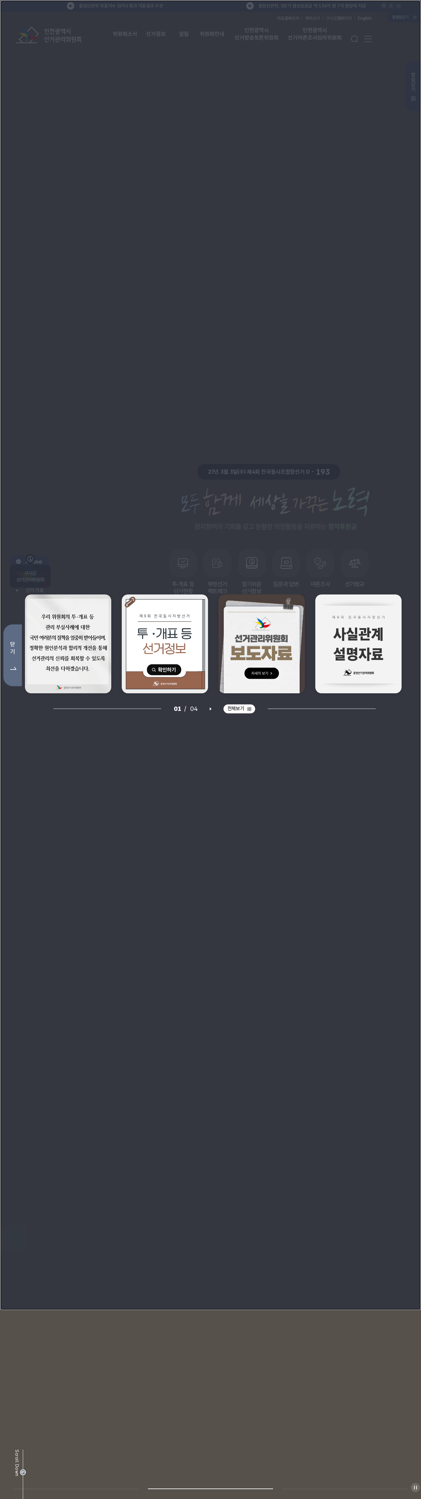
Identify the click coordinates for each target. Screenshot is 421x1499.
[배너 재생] (210, 803)
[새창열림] (68, 738)
